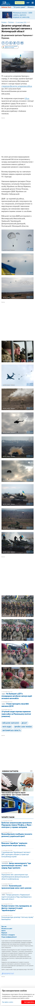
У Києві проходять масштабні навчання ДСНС (15, 705)
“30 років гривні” (19, 7)
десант (24, 723)
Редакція (4, 933)
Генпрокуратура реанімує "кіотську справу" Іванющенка (17, 918)
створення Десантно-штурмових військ (16, 86)
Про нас (3, 926)
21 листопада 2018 (21, 22)
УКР (28, 3)
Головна (3, 22)
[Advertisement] (17, 136)
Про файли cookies (7, 1002)
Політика (11, 22)
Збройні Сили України (23, 727)
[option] (17, 14)
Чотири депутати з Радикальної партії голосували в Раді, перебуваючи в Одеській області (16, 897)
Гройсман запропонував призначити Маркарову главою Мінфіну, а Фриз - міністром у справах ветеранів (16, 824)
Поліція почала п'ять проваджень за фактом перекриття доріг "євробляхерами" (16, 908)
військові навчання (10, 723)
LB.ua (27, 98)
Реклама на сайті (6, 928)
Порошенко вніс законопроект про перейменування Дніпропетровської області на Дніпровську (15, 876)
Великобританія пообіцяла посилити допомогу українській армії (16, 835)
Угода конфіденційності (9, 937)
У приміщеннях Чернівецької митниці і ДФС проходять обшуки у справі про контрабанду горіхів (16, 854)
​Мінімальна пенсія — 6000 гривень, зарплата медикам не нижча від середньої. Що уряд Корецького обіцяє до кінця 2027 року (22, 18)
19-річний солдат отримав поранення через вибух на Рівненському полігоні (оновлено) (16, 714)
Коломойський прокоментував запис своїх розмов (16, 886)
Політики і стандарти (8, 935)
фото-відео (6, 727)
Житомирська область (11, 730)
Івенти (3, 930)
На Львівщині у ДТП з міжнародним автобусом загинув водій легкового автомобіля (16, 696)
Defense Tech (6, 7)
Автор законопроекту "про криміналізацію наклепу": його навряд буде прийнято (16, 865)
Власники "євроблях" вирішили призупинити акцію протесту (14, 844)
